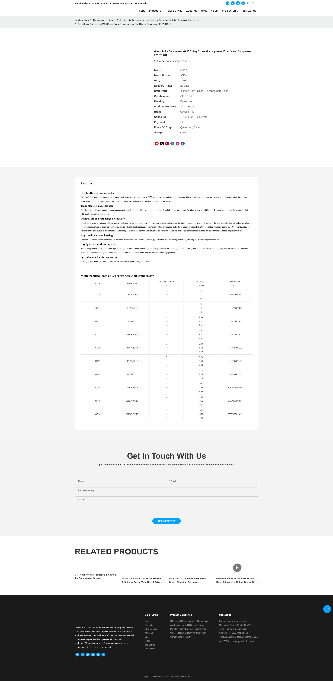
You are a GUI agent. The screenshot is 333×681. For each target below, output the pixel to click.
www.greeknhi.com (161, 676)
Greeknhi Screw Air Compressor (89, 20)
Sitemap (174, 676)
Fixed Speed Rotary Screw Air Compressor (179, 20)
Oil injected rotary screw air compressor (137, 20)
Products (112, 20)
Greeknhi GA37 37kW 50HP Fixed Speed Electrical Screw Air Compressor (187, 580)
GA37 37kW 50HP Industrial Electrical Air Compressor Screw (95, 576)
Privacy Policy (185, 676)
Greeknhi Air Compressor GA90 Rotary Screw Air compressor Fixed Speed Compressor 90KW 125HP (124, 24)
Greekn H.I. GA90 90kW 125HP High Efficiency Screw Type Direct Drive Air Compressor (142, 580)
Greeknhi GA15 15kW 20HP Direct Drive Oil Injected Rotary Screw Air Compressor (235, 580)
